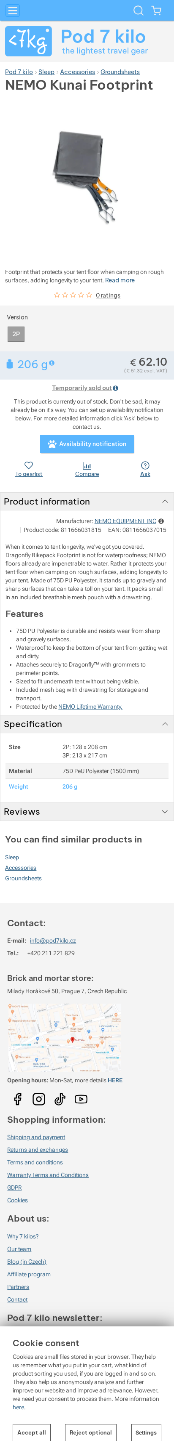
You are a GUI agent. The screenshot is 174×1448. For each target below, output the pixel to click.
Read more (120, 280)
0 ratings (108, 295)
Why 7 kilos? (22, 1236)
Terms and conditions (35, 1162)
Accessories (20, 867)
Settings (146, 1432)
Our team (19, 1249)
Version (17, 317)
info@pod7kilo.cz (53, 940)
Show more (52, 363)
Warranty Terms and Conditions (48, 1175)
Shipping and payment (36, 1137)
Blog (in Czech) (26, 1261)
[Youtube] (17, 1096)
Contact (17, 1299)
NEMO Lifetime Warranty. (90, 706)
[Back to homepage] (87, 41)
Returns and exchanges (37, 1149)
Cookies (17, 1200)
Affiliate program (29, 1274)
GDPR (14, 1187)
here (18, 1407)
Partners (18, 1286)
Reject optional (91, 1432)
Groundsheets (23, 878)
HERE (115, 1080)
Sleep (12, 857)
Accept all (31, 1432)
